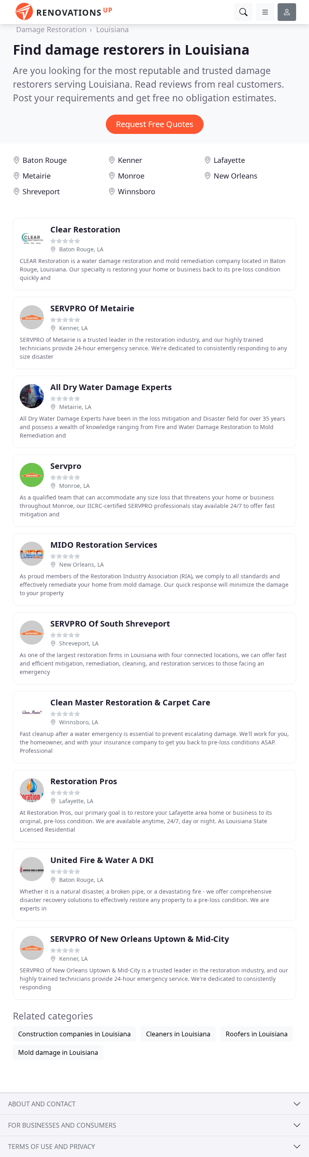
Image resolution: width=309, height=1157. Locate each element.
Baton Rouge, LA (81, 249)
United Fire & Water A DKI (102, 860)
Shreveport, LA (79, 643)
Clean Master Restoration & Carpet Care (130, 702)
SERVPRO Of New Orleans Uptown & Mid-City (139, 938)
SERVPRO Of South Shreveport (110, 623)
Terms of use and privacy (51, 1146)
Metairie (37, 176)
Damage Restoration (51, 29)
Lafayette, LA (76, 801)
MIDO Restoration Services (103, 544)
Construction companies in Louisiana (74, 1034)
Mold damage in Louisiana (58, 1052)
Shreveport (41, 191)
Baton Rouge (45, 160)
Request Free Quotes (155, 124)
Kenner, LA (73, 328)
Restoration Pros (83, 781)
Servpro (65, 465)
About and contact (42, 1103)
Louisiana (112, 29)
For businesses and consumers (62, 1125)
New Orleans (236, 176)
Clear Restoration (85, 229)
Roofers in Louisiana (257, 1034)
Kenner (130, 160)
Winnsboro (136, 191)
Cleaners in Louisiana (178, 1034)
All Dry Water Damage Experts (111, 387)
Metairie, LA (75, 407)
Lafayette (229, 160)
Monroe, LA (74, 485)
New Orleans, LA (81, 564)
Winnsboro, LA (78, 722)
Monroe (131, 176)
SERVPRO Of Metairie (92, 308)
